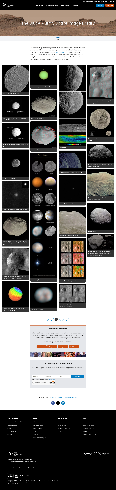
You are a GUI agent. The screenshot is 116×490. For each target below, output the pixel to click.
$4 (42, 347)
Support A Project (88, 425)
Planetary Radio (38, 425)
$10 (52, 347)
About (75, 5)
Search (112, 2)
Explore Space (52, 5)
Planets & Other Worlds (14, 422)
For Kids (9, 435)
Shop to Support (88, 428)
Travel (85, 431)
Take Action (65, 5)
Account (97, 2)
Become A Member (64, 428)
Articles (35, 422)
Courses (35, 435)
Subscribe (77, 376)
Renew (105, 2)
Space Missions (12, 425)
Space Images (37, 428)
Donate (110, 5)
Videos (35, 431)
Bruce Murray (60, 52)
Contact (60, 431)
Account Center (12, 468)
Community (89, 2)
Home (51, 397)
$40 (73, 347)
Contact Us (23, 468)
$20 (63, 347)
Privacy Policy (52, 379)
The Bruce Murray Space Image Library (65, 397)
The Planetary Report (39, 438)
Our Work (39, 5)
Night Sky (10, 428)
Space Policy (11, 431)
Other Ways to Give (89, 435)
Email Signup (62, 425)
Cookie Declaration (12, 483)
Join (100, 5)
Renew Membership (89, 422)
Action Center (62, 422)
